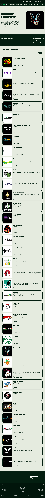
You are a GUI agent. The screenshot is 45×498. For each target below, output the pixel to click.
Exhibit (36, 1)
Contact (41, 1)
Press (38, 1)
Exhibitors (21, 4)
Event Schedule (12, 4)
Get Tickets (42, 4)
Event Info (27, 1)
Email (30, 475)
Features (17, 4)
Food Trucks (26, 4)
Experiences (30, 4)
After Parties (36, 4)
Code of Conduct (31, 1)
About (24, 1)
